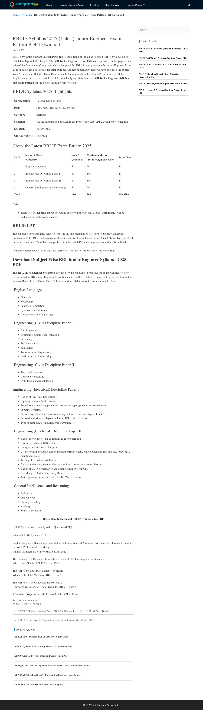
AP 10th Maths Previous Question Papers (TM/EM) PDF (163, 50)
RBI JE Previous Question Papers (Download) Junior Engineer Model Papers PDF (55, 620)
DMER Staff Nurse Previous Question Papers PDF (163, 58)
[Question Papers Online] (26, 4)
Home (49, 4)
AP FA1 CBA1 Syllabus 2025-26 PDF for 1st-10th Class (41, 636)
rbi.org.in (37, 603)
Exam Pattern (31, 600)
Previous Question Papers (71, 4)
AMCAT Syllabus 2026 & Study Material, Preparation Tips (43, 646)
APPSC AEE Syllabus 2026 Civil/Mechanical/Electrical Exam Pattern (47, 675)
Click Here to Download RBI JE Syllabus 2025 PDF (74, 519)
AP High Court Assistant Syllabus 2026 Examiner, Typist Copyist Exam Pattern (52, 665)
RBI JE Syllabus (24, 603)
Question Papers (134, 4)
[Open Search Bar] (188, 4)
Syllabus (94, 4)
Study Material (112, 4)
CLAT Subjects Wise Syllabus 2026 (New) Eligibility (39, 684)
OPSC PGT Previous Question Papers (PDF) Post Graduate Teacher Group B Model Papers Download (64, 611)
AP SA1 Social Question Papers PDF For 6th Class (163, 83)
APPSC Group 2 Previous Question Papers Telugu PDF (41, 655)
